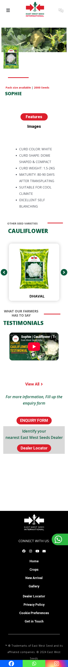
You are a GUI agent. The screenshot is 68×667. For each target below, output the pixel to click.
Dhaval (37, 296)
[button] (8, 10)
